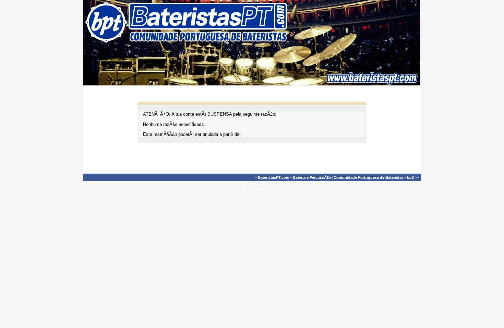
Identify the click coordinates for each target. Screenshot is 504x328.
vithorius (261, 188)
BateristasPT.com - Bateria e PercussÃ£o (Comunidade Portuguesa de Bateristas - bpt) (336, 177)
